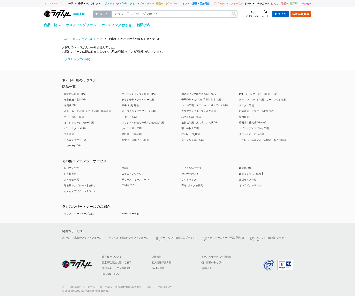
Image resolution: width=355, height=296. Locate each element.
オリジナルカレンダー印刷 (79, 122)
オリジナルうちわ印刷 (251, 134)
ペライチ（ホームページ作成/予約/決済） (223, 238)
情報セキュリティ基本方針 (116, 268)
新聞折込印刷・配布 (75, 93)
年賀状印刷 (70, 105)
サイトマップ (188, 179)
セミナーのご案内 (191, 173)
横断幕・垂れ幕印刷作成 (252, 122)
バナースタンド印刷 (75, 128)
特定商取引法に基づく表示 (116, 262)
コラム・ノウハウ (132, 173)
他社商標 (206, 268)
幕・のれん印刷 (190, 128)
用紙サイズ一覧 (247, 179)
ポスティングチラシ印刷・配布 (139, 93)
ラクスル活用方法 (191, 168)
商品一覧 (69, 87)
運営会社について (112, 257)
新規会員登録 (300, 14)
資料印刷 (244, 116)
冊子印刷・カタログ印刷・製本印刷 (201, 99)
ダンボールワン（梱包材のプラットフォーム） (175, 238)
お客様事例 (70, 173)
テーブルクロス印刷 (192, 139)
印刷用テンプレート (78, 185)
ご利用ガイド (129, 185)
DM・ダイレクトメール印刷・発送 (258, 93)
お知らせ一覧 (71, 179)
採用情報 (156, 257)
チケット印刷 (129, 116)
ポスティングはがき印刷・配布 (198, 93)
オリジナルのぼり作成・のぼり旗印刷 (143, 122)
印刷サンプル (250, 174)
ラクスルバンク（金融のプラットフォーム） (267, 238)
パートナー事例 (130, 213)
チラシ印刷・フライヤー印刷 (138, 99)
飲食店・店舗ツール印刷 (135, 139)
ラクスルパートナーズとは (79, 213)
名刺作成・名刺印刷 (75, 99)
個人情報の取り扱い (212, 262)
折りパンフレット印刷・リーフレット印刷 (262, 99)
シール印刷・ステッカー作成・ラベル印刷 (204, 105)
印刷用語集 (245, 168)
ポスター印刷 (246, 105)
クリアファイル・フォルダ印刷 (198, 111)
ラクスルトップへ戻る (76, 59)
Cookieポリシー (160, 268)
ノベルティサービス (75, 139)
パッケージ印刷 (72, 145)
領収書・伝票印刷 (132, 134)
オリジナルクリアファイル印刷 (139, 111)
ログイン (280, 14)
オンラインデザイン (250, 185)
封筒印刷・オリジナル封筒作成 (256, 111)
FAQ (192, 185)
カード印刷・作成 (74, 116)
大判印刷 (69, 134)
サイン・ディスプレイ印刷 (254, 128)
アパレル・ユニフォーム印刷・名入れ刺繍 (262, 139)
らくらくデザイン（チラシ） (80, 191)
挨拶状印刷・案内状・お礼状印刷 (199, 122)
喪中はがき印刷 (130, 105)
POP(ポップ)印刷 (190, 134)
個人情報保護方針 (161, 262)
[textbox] (174, 14)
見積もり (127, 168)
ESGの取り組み (110, 274)
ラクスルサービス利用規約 (216, 257)
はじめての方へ (72, 168)
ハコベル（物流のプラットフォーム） (130, 237)
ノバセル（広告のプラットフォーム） (83, 237)
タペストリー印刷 (132, 128)
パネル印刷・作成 (191, 116)
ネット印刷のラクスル (79, 80)
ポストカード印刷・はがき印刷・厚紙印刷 (87, 111)
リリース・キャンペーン (135, 179)
